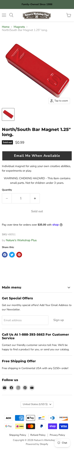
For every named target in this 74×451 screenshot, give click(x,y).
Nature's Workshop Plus (21, 240)
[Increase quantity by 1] (35, 198)
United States (35, 404)
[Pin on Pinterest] (19, 255)
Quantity (7, 190)
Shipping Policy (17, 435)
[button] (37, 156)
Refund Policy (38, 435)
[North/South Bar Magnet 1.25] (8, 114)
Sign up (58, 320)
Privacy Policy (57, 435)
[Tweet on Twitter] (12, 255)
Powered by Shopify (37, 444)
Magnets (19, 27)
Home (5, 27)
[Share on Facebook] (5, 255)
